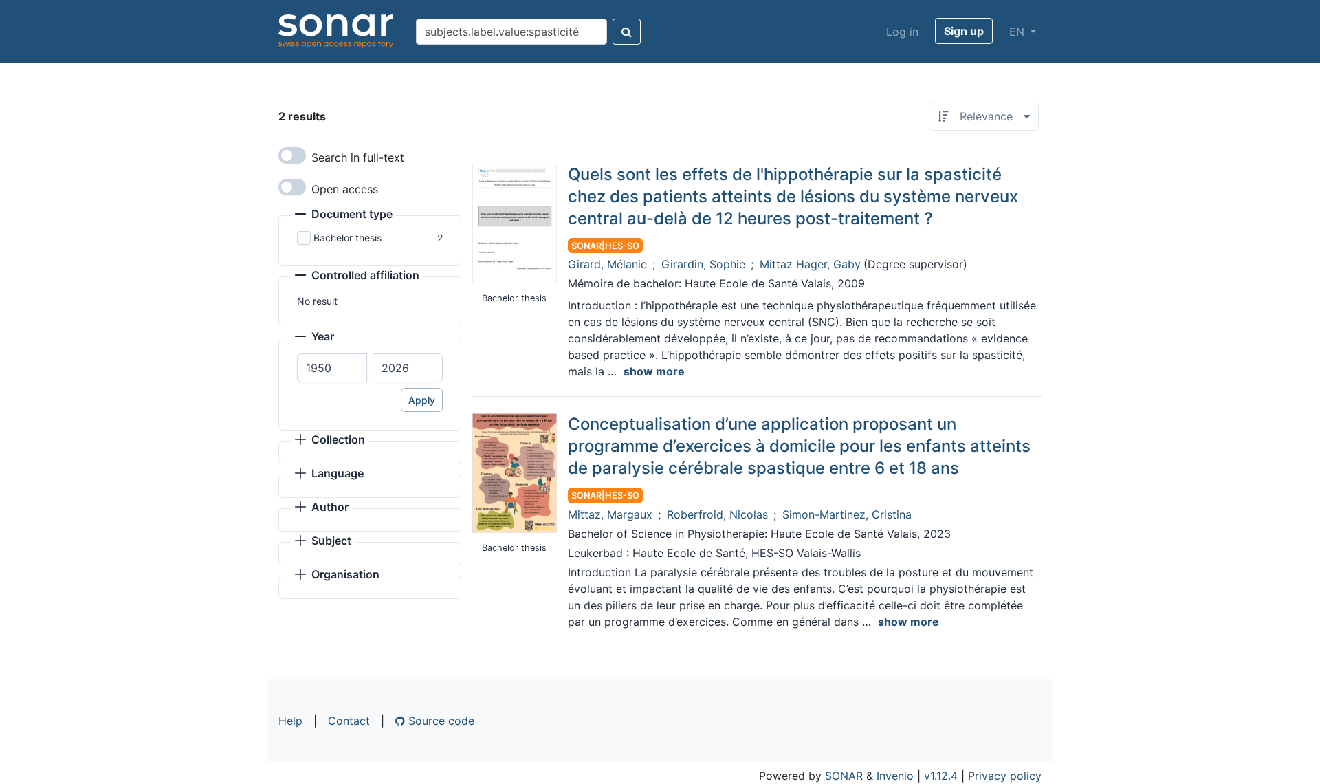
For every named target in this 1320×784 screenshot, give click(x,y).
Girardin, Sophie (703, 264)
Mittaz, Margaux (610, 514)
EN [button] (1018, 32)
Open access (344, 189)
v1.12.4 (941, 776)
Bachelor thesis (348, 237)
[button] (343, 215)
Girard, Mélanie (607, 264)
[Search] (627, 32)
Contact (349, 721)
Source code (439, 721)
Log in (902, 32)
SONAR (844, 776)
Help (290, 721)
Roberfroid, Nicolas (717, 514)
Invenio (895, 776)
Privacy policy (1005, 776)
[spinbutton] (332, 367)
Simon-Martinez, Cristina (847, 514)
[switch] (292, 155)
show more (654, 371)
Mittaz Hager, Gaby (810, 264)
